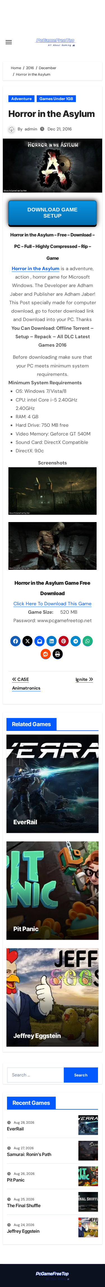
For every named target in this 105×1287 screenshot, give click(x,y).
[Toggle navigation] (9, 42)
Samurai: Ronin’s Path (29, 1154)
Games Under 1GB (56, 98)
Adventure (21, 98)
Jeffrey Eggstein (37, 1035)
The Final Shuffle (24, 1205)
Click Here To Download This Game (52, 603)
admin (31, 129)
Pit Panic (26, 928)
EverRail (25, 822)
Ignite (82, 679)
